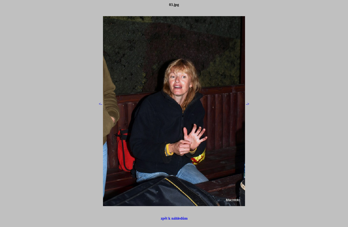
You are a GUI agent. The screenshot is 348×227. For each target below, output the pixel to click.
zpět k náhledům (174, 218)
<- (100, 104)
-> (247, 104)
